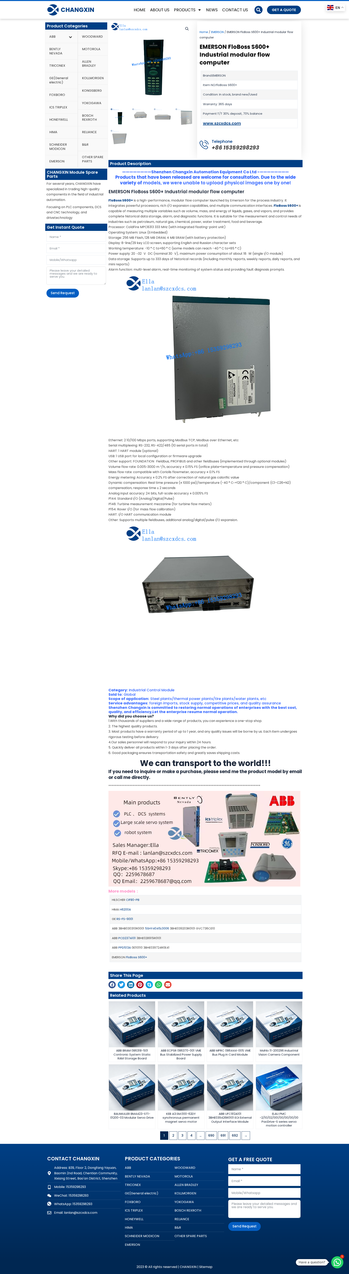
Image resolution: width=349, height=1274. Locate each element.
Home (204, 32)
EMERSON (217, 32)
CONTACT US (235, 10)
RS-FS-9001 (125, 919)
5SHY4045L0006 (157, 928)
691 (223, 1135)
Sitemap (205, 1267)
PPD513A (124, 947)
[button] (258, 10)
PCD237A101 (127, 938)
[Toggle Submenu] (70, 37)
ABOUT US (159, 10)
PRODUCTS (185, 10)
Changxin (77, 9)
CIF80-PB (132, 900)
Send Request (63, 293)
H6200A (125, 909)
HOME (140, 10)
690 (211, 1135)
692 (235, 1135)
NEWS (212, 10)
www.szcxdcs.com (222, 123)
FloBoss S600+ (136, 957)
